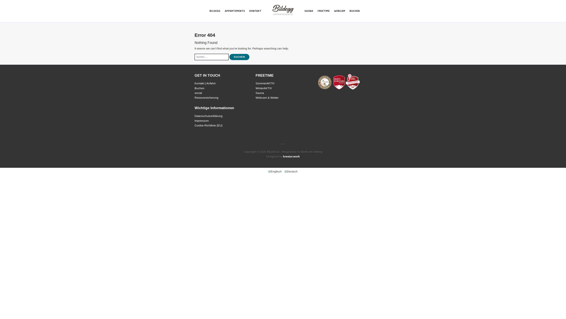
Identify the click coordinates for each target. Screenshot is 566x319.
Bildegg (215, 10)
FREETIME (324, 10)
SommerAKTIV (265, 83)
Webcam (339, 10)
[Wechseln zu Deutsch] (291, 171)
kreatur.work (291, 156)
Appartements (235, 10)
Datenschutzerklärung (209, 116)
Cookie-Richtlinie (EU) (208, 125)
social (198, 93)
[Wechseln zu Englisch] (275, 171)
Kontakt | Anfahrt (205, 83)
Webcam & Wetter (267, 97)
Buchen (355, 10)
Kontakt (255, 10)
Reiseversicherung (206, 97)
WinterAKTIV (264, 88)
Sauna (309, 10)
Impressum (202, 120)
